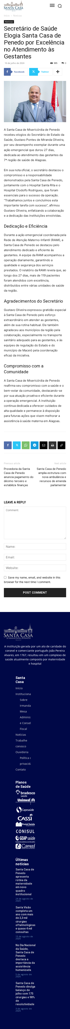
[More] (58, 72)
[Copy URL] (61, 445)
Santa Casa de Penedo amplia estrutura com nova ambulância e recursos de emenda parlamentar (51, 477)
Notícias (17, 15)
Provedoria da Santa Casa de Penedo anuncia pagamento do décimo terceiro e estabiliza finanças (18, 477)
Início (7, 15)
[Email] (43, 445)
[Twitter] (17, 445)
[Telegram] (34, 445)
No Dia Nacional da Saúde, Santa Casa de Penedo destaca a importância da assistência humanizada (26, 957)
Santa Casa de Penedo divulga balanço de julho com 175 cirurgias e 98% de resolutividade (25, 994)
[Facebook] (8, 445)
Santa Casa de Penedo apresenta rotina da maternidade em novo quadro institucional (25, 882)
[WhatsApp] (26, 445)
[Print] (52, 445)
